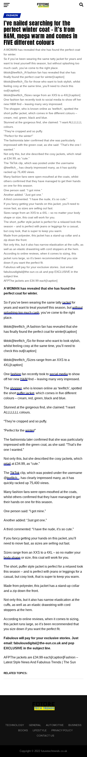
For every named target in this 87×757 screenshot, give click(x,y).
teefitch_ (13, 478)
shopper (16, 388)
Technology (14, 725)
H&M (24, 379)
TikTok (14, 473)
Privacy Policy (62, 730)
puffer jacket (25, 393)
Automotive (55, 725)
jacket (66, 302)
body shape (12, 557)
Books (23, 730)
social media (59, 374)
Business (75, 725)
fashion (16, 374)
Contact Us (45, 735)
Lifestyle (40, 730)
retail (7, 463)
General (35, 725)
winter (29, 430)
